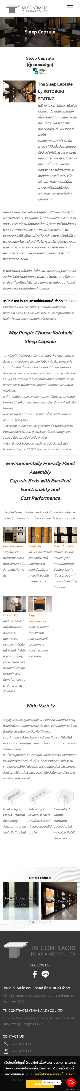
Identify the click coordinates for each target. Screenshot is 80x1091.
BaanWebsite (71, 1089)
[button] (30, 922)
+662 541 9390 (20, 1050)
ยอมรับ (40, 1083)
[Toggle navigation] (70, 7)
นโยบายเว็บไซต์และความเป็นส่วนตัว (51, 1074)
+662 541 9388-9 (22, 1043)
